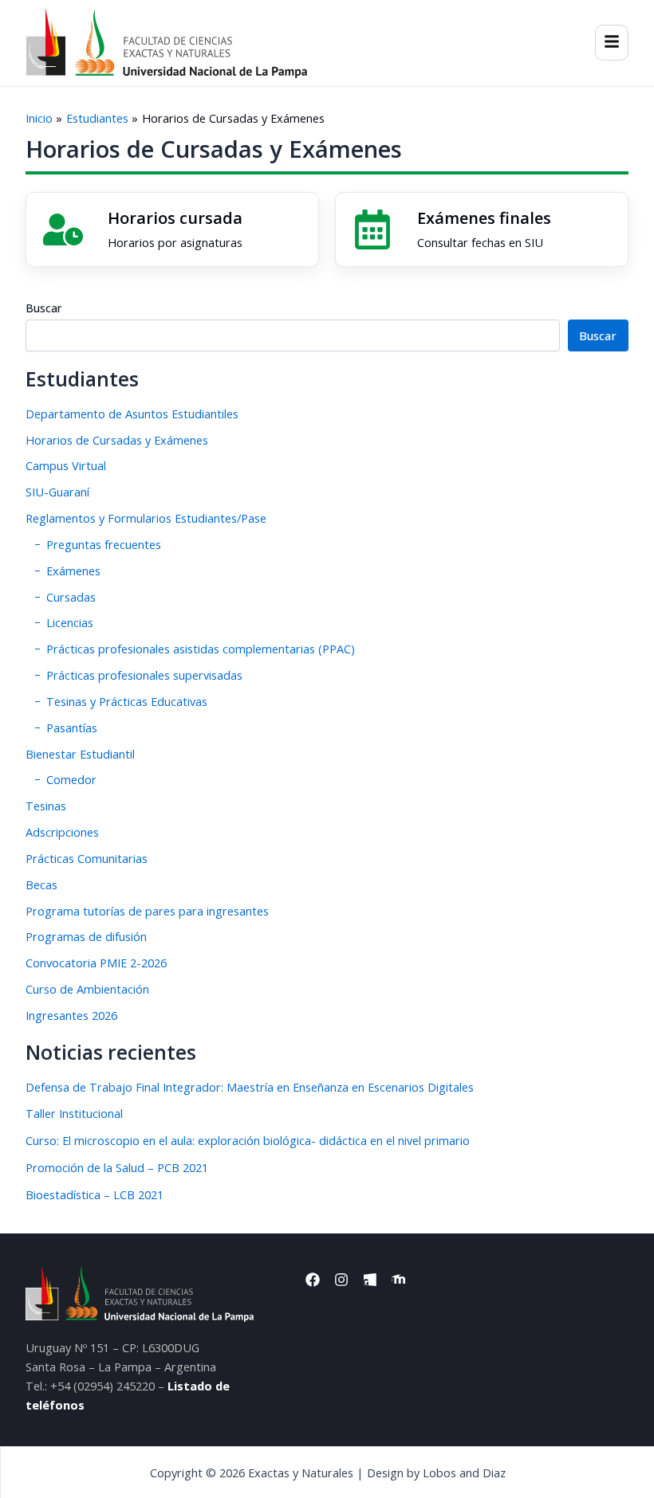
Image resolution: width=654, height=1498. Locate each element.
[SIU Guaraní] (372, 229)
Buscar (43, 308)
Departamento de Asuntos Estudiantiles (132, 414)
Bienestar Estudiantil (80, 754)
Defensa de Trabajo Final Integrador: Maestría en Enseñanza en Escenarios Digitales (250, 1087)
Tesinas (46, 806)
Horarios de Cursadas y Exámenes (117, 440)
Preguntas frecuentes (103, 544)
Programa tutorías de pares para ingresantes (147, 911)
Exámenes (73, 570)
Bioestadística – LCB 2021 (95, 1194)
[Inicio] (166, 43)
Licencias (69, 622)
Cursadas (71, 597)
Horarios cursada (175, 218)
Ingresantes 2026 (71, 1015)
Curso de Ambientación (87, 989)
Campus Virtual (66, 465)
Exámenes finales (484, 218)
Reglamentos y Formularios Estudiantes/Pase (146, 518)
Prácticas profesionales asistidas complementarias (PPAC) (200, 649)
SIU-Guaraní (57, 492)
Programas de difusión (86, 936)
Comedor (71, 779)
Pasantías (71, 727)
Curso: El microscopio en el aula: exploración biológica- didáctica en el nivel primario (248, 1140)
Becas (41, 884)
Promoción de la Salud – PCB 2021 (117, 1167)
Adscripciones (62, 832)
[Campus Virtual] (63, 229)
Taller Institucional (74, 1113)
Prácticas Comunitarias (87, 858)
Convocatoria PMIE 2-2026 (96, 963)
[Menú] (611, 43)
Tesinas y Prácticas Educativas (126, 701)
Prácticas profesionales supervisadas (144, 675)
